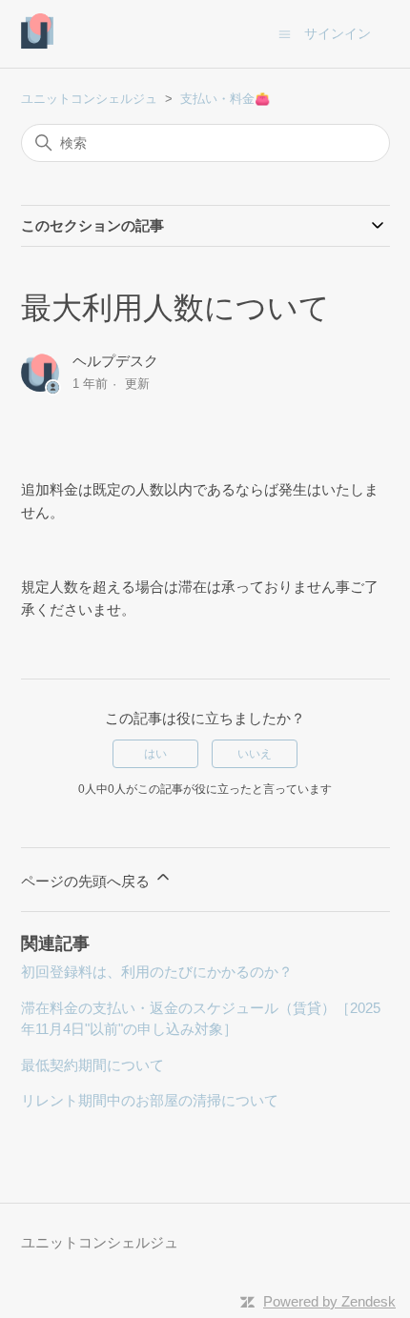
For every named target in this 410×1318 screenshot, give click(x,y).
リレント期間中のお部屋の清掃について (149, 1100)
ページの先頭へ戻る (87, 881)
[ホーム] (37, 43)
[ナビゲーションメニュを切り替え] (284, 33)
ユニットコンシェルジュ (89, 98)
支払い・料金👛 (225, 98)
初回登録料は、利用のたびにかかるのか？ (157, 971)
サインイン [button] (337, 33)
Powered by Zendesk (329, 1301)
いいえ (254, 753)
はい (155, 753)
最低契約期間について (92, 1065)
